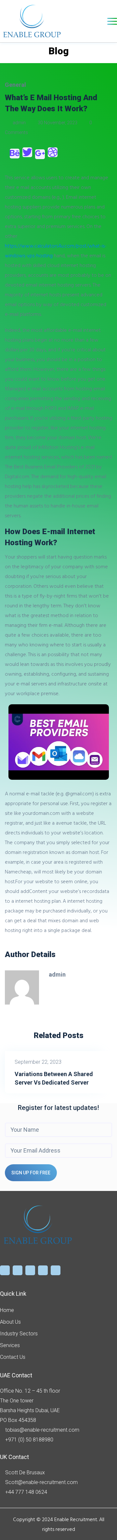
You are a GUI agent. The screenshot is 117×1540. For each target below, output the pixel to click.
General (15, 84)
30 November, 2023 (57, 122)
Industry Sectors (19, 1334)
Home (7, 1310)
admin (19, 122)
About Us (10, 1322)
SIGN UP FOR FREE (30, 1172)
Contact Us (12, 1357)
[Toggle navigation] (112, 21)
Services (10, 1345)
